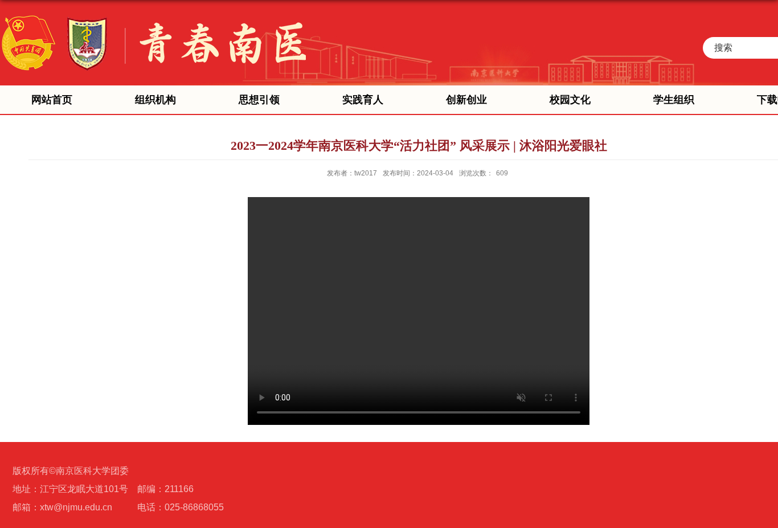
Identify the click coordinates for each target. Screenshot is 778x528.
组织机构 (155, 99)
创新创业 (466, 99)
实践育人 (362, 99)
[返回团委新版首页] (153, 12)
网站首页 (51, 99)
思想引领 (259, 99)
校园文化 (570, 99)
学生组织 (673, 99)
